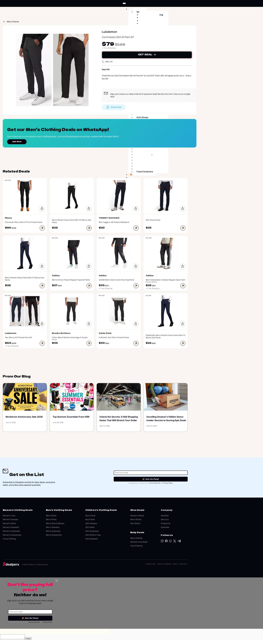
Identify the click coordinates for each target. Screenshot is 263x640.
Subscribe (165, 527)
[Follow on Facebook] (166, 541)
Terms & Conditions (164, 564)
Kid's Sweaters (91, 539)
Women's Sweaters (11, 527)
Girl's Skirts (90, 527)
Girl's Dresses (91, 523)
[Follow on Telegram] (179, 542)
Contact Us (165, 523)
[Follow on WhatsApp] (170, 541)
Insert (28, 639)
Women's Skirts (9, 523)
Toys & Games (136, 546)
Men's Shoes (135, 519)
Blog (132, 177)
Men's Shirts (51, 516)
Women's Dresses (10, 519)
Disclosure (183, 564)
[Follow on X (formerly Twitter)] (174, 542)
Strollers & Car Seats (139, 542)
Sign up (113, 94)
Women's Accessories (12, 535)
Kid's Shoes (135, 523)
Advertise (165, 516)
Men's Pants (13, 21)
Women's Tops (9, 516)
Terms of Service (154, 483)
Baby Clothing (136, 538)
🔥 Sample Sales (138, 174)
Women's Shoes (137, 516)
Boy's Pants (90, 516)
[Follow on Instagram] (162, 541)
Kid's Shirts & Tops (93, 535)
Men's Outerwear (53, 531)
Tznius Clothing (9, 539)
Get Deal (145, 54)
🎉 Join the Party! (150, 479)
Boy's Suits (90, 519)
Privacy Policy (167, 483)
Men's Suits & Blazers (55, 523)
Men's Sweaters (52, 527)
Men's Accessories (54, 535)
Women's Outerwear (11, 531)
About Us (165, 519)
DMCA (175, 564)
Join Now (17, 142)
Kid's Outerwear (92, 531)
